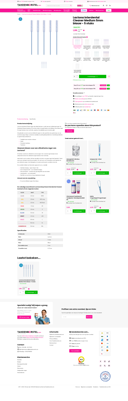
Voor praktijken (75, 350)
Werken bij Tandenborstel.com (57, 334)
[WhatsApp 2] (100, 365)
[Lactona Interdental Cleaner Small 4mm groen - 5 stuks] (96, 54)
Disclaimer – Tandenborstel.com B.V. (102, 387)
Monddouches (57, 10)
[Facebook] (100, 361)
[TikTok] (109, 361)
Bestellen (19, 359)
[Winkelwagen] (110, 5)
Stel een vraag (25, 317)
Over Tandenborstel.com (55, 341)
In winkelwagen (92, 76)
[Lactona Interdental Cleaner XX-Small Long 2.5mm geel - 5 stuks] (87, 41)
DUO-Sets (29, 10)
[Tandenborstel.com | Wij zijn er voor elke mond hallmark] (80, 5)
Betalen (19, 362)
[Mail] (109, 365)
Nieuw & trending (74, 10)
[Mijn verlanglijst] (106, 5)
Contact (51, 345)
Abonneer (89, 316)
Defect (19, 366)
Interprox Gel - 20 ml (95, 159)
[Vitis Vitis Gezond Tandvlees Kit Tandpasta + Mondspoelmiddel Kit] (76, 186)
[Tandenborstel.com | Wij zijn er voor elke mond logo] (29, 5)
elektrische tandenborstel (29, 336)
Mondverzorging (47, 10)
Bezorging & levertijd (22, 364)
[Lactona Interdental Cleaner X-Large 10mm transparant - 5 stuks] (77, 54)
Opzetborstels (36, 10)
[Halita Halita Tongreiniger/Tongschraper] (99, 186)
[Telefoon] (104, 365)
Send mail (69, 131)
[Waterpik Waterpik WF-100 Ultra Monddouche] (76, 149)
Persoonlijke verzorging (67, 10)
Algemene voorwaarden (55, 336)
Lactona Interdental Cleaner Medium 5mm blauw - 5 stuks (36, 14)
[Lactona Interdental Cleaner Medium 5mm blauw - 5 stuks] (77, 41)
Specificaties (33, 119)
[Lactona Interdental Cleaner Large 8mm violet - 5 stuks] (106, 41)
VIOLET (22, 219)
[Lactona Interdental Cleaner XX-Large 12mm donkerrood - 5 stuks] (106, 54)
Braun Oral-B (30, 337)
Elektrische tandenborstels (21, 10)
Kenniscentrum (100, 10)
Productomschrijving (22, 119)
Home (18, 14)
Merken (91, 10)
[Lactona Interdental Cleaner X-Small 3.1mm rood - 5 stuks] (87, 54)
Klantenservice (95, 5)
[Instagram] (104, 361)
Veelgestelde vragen (22, 370)
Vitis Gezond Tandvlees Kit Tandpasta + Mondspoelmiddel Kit (76, 198)
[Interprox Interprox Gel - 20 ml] (99, 149)
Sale (109, 10)
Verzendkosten (20, 372)
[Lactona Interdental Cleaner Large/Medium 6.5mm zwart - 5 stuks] (96, 41)
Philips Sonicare (39, 337)
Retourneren (20, 368)
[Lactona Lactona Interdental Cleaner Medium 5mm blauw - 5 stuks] (28, 270)
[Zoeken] (70, 5)
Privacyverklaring (53, 338)
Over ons (77, 387)
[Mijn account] (103, 5)
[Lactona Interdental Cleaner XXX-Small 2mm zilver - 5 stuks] (77, 66)
